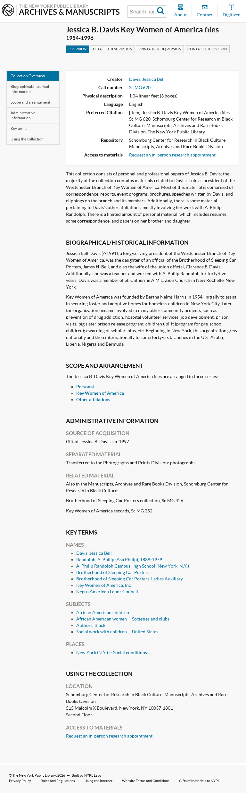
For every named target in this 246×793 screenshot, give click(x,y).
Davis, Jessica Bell (147, 79)
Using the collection (27, 139)
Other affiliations (93, 399)
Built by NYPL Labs (86, 775)
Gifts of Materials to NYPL (199, 781)
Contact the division (207, 49)
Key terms (19, 128)
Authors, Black (90, 625)
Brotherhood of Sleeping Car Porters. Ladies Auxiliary (129, 578)
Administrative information (23, 115)
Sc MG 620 (140, 87)
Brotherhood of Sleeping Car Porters (112, 572)
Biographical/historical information (30, 89)
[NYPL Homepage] (8, 11)
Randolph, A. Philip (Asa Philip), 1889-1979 (119, 559)
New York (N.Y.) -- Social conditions (111, 652)
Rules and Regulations (58, 781)
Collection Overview (28, 76)
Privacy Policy (20, 781)
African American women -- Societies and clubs (122, 618)
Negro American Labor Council (107, 591)
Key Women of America (100, 393)
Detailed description (112, 49)
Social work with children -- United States (117, 631)
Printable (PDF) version (159, 49)
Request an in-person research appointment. (173, 154)
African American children (102, 612)
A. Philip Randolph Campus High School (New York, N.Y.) (132, 566)
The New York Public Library (34, 775)
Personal (85, 386)
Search (160, 11)
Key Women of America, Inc (103, 585)
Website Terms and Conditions (145, 781)
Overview (77, 49)
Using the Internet (98, 781)
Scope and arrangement (30, 102)
